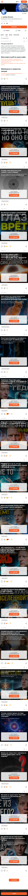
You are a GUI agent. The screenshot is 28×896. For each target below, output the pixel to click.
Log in (24, 1)
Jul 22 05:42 (3, 376)
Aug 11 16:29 (3, 208)
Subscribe (14, 26)
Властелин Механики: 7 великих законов (11, 59)
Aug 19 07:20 (4, 124)
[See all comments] (2, 79)
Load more (14, 880)
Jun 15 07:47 (3, 709)
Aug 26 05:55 (4, 83)
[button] (2, 1)
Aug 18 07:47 (3, 166)
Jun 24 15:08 (3, 543)
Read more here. (23, 890)
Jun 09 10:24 (3, 749)
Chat (19, 30)
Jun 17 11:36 (3, 627)
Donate (7, 30)
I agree (14, 893)
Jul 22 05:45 (3, 334)
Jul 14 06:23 (3, 418)
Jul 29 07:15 (3, 250)
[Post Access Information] (24, 41)
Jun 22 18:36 (3, 585)
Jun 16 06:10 (3, 667)
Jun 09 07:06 (4, 791)
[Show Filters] (26, 38)
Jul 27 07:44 (3, 292)
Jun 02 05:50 (4, 833)
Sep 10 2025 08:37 (5, 41)
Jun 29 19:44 (3, 502)
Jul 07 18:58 (3, 460)
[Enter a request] (24, 38)
